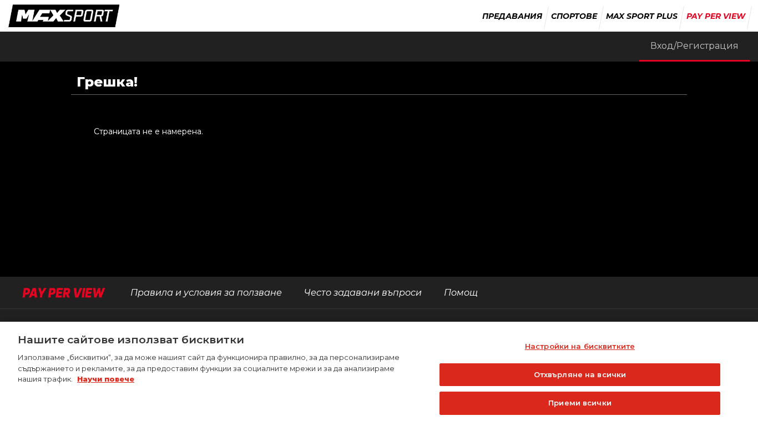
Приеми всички (580, 402)
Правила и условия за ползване (206, 292)
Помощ (461, 292)
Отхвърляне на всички (580, 374)
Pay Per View (715, 16)
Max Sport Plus (642, 16)
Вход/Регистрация (694, 45)
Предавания (512, 16)
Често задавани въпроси (363, 292)
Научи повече (105, 378)
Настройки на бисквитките (580, 346)
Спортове (574, 16)
